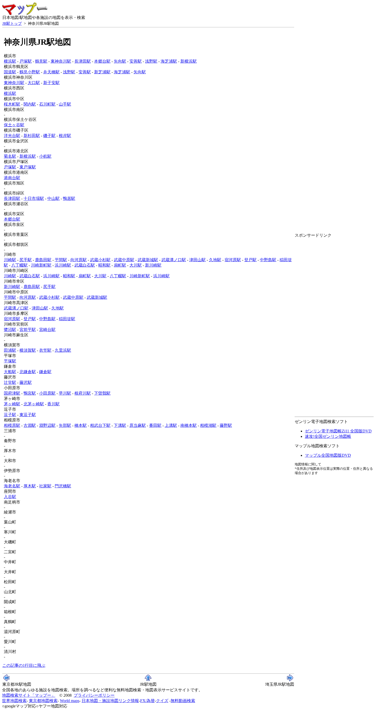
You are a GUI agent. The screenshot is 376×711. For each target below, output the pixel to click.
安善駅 (135, 61)
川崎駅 (10, 260)
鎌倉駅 (45, 372)
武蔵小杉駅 (100, 260)
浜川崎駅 (63, 265)
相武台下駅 (100, 425)
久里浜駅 (63, 350)
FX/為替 (147, 700)
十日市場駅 (34, 198)
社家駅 (45, 486)
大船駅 (10, 372)
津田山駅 (197, 260)
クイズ (162, 700)
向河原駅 (78, 260)
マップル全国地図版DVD (328, 455)
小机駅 (45, 156)
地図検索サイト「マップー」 (28, 695)
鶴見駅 (41, 61)
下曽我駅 (102, 393)
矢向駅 (120, 61)
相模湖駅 (208, 425)
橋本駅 (80, 425)
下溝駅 (120, 425)
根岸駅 (65, 135)
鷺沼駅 (10, 329)
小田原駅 (47, 393)
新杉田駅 (32, 135)
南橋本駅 (188, 425)
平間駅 (61, 260)
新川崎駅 (153, 265)
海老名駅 (12, 486)
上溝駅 (171, 425)
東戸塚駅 (27, 167)
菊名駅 (10, 156)
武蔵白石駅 (84, 265)
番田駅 (155, 425)
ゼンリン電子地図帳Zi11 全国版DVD (338, 431)
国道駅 (10, 72)
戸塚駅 (25, 61)
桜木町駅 (12, 104)
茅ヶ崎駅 (12, 404)
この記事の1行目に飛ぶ (23, 665)
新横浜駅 (188, 61)
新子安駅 (51, 83)
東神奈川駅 (61, 61)
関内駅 (30, 104)
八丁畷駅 (19, 265)
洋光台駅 (12, 135)
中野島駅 (268, 260)
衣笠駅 (45, 350)
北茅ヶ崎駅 (34, 404)
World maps (69, 700)
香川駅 (53, 404)
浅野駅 (151, 61)
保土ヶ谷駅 (14, 125)
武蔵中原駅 (124, 260)
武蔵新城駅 (148, 260)
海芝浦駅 (169, 61)
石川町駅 (47, 104)
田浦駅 (10, 350)
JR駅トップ (12, 23)
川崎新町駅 (41, 265)
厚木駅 (30, 486)
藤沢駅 (25, 382)
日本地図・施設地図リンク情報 (110, 700)
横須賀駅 (27, 350)
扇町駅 (120, 265)
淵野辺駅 (47, 425)
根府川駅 (82, 393)
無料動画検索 (183, 700)
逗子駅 (10, 414)
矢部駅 (65, 425)
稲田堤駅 (67, 319)
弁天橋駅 (51, 72)
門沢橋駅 (63, 486)
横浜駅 (10, 61)
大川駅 (135, 265)
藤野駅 (226, 425)
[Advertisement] (315, 249)
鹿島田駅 (43, 260)
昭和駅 (104, 265)
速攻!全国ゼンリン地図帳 (328, 436)
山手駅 (65, 104)
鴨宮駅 (30, 393)
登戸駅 (250, 260)
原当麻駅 (137, 425)
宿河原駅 (233, 260)
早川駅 (65, 393)
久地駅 (215, 260)
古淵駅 (30, 425)
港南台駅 (12, 178)
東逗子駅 (27, 414)
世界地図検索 (14, 700)
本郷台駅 (102, 61)
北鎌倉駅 (27, 372)
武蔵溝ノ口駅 (173, 260)
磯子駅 (49, 135)
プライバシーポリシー (94, 695)
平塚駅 (10, 361)
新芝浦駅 (102, 72)
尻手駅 (25, 260)
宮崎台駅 (47, 329)
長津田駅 (82, 61)
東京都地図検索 (43, 700)
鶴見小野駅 (29, 72)
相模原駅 (12, 425)
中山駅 (53, 198)
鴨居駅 (69, 198)
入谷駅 (10, 497)
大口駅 (34, 83)
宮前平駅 (27, 329)
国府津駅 (12, 393)
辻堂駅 (10, 382)
